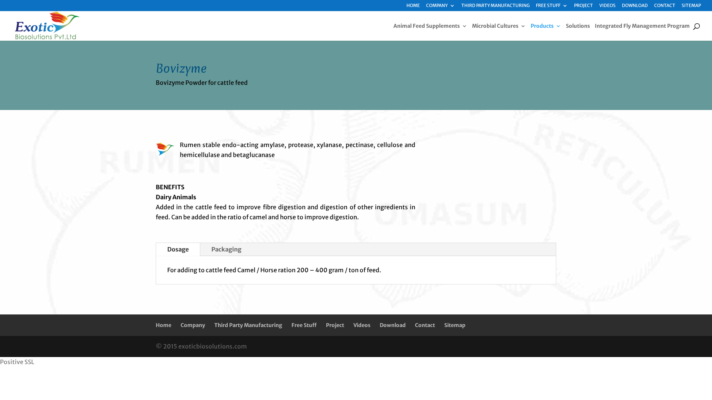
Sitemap (691, 5)
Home (413, 5)
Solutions (578, 26)
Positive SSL (17, 362)
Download (635, 5)
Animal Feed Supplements (426, 26)
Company (437, 5)
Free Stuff (548, 5)
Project (583, 5)
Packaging (226, 249)
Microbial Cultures (495, 26)
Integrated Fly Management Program (642, 26)
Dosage (178, 249)
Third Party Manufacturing (495, 5)
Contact (664, 5)
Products (542, 26)
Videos (607, 5)
